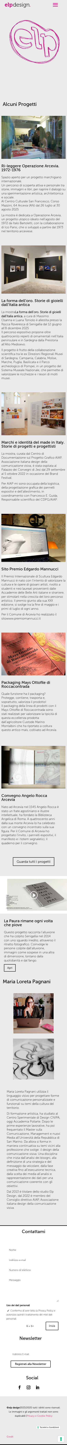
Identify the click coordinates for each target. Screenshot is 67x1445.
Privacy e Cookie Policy (39, 1415)
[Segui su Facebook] (19, 1387)
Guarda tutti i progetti (34, 862)
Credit (10, 1436)
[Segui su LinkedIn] (37, 1387)
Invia (52, 1326)
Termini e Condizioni (49, 1427)
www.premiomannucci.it (23, 618)
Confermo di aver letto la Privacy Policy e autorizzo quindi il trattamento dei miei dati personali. (30, 1314)
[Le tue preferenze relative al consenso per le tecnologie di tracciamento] (61, 1439)
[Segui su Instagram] (28, 1387)
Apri (9, 968)
